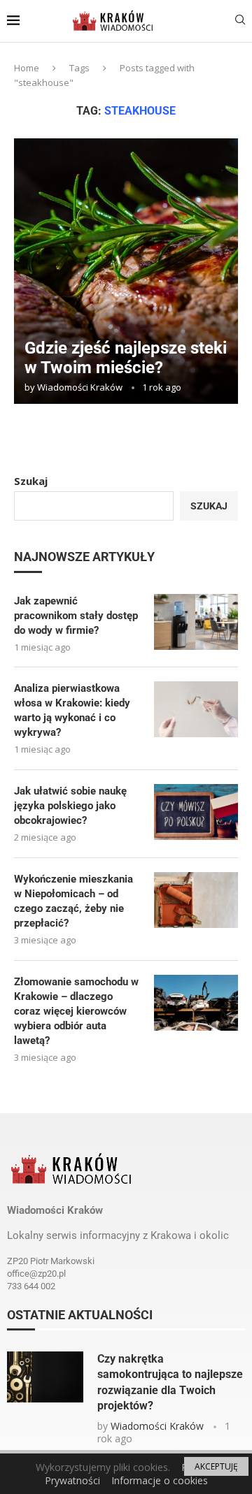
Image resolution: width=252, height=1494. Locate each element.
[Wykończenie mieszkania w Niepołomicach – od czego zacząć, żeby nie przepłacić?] (196, 900)
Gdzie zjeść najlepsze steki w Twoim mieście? (125, 357)
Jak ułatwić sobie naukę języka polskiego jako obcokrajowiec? (70, 806)
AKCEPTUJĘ (216, 1466)
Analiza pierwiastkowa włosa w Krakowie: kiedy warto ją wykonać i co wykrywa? (72, 710)
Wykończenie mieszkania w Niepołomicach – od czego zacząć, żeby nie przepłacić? (73, 901)
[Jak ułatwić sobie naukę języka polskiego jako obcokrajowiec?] (196, 812)
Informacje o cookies (159, 1480)
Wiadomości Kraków (79, 387)
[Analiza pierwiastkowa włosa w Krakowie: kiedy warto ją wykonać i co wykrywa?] (196, 709)
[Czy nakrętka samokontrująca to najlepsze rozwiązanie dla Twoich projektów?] (45, 1376)
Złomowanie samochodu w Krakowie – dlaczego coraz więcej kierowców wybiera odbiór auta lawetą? (76, 1011)
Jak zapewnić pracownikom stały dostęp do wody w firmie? (76, 616)
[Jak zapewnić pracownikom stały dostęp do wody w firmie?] (196, 622)
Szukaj (31, 481)
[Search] (240, 21)
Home (26, 67)
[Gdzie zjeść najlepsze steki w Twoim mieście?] (126, 271)
